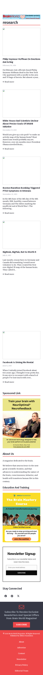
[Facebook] (6, 596)
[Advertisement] (21, 303)
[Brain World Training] (21, 18)
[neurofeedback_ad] (21, 448)
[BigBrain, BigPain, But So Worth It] (21, 248)
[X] (18, 596)
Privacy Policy (21, 665)
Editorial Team (21, 671)
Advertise (21, 648)
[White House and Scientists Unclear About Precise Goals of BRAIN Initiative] (21, 120)
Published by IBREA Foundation (21, 636)
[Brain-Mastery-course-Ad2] (21, 542)
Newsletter (21, 659)
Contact (21, 653)
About (21, 642)
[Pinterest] (12, 596)
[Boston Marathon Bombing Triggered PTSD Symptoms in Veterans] (21, 185)
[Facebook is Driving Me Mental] (21, 357)
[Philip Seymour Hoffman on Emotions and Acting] (21, 55)
